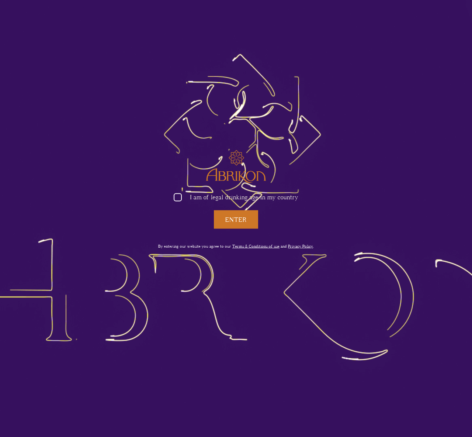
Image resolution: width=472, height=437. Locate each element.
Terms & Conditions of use (256, 246)
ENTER (236, 219)
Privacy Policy (300, 246)
